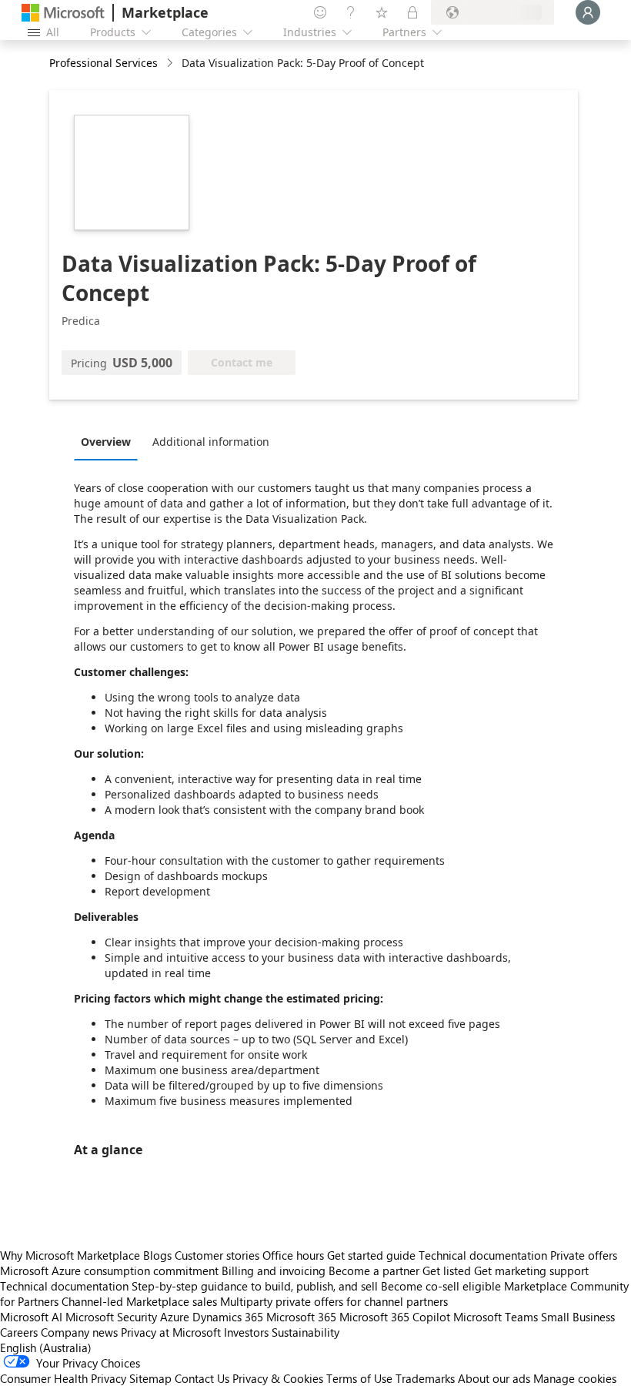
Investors (246, 1332)
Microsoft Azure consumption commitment (111, 1270)
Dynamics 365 (227, 1316)
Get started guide (371, 1255)
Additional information (210, 441)
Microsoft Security (111, 1316)
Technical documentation (483, 1255)
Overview (106, 441)
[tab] (109, 441)
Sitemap (150, 1378)
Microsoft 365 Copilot (394, 1316)
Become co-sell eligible (441, 1286)
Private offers (583, 1255)
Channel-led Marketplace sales (139, 1301)
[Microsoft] (63, 13)
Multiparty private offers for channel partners (334, 1301)
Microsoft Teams (495, 1316)
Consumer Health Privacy (63, 1378)
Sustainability (305, 1332)
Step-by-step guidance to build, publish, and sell (255, 1286)
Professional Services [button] (103, 62)
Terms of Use (359, 1378)
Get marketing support (531, 1270)
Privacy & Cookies (277, 1378)
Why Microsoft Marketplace (70, 1255)
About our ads (494, 1378)
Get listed (446, 1270)
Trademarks (425, 1378)
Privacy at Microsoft (171, 1332)
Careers (19, 1332)
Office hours (293, 1255)
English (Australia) (46, 1347)
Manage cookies (574, 1378)
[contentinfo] (171, 63)
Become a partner (374, 1270)
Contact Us (202, 1378)
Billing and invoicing (274, 1270)
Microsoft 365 (301, 1316)
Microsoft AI (31, 1316)
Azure (174, 1316)
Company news (79, 1332)
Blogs (157, 1255)
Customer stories (217, 1255)
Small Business (578, 1316)
